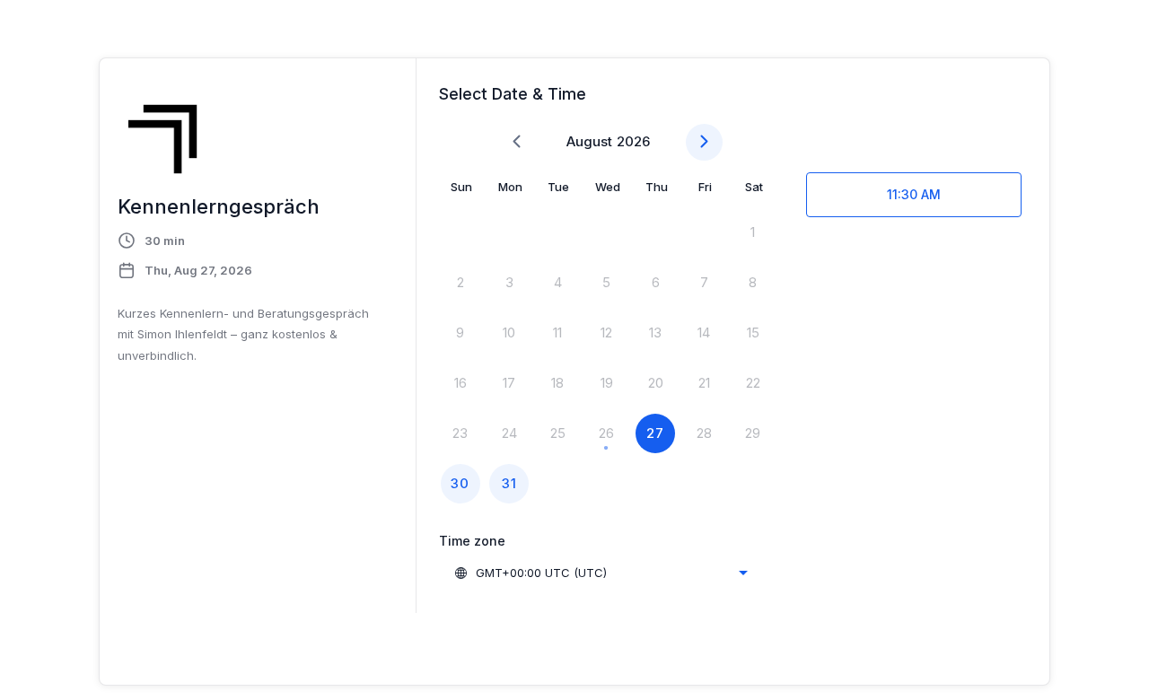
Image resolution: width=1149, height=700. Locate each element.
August (589, 141)
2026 (633, 141)
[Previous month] (516, 142)
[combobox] (600, 573)
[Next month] (704, 142)
